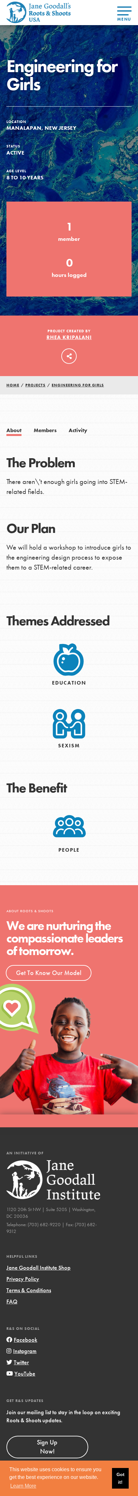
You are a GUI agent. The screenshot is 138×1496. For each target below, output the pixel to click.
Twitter (21, 1362)
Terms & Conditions (28, 1290)
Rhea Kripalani (69, 337)
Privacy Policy (22, 1279)
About (14, 430)
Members (45, 430)
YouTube (24, 1373)
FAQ (11, 1301)
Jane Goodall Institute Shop (38, 1267)
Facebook (25, 1339)
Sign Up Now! (47, 1446)
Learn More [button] (23, 1486)
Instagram (25, 1351)
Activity (78, 430)
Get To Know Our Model (48, 973)
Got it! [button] (120, 1478)
